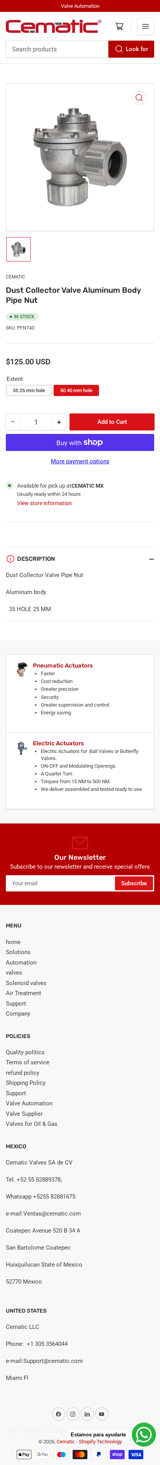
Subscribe (134, 883)
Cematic (15, 277)
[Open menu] (145, 26)
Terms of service (27, 1062)
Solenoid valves (26, 983)
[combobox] (80, 49)
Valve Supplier (24, 1113)
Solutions (18, 952)
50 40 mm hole (76, 390)
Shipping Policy (25, 1082)
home (13, 942)
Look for (137, 49)
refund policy (22, 1072)
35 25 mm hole (29, 390)
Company (18, 1013)
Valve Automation (29, 1103)
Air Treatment (23, 993)
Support (16, 1003)
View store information (44, 503)
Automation (21, 962)
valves (14, 972)
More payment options (80, 461)
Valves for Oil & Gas (31, 1123)
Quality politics (25, 1052)
